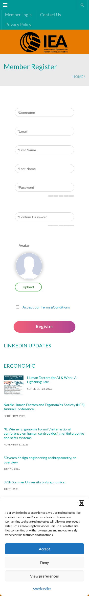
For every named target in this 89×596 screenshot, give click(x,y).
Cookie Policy (42, 588)
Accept (44, 549)
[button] (81, 503)
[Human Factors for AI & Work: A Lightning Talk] (13, 385)
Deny (44, 562)
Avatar (24, 245)
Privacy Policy (18, 24)
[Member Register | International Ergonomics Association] (44, 42)
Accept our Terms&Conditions (46, 307)
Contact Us (50, 14)
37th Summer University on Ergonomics (34, 482)
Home (77, 76)
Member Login (18, 14)
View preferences (44, 576)
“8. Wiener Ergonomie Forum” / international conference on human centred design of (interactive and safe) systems (44, 433)
